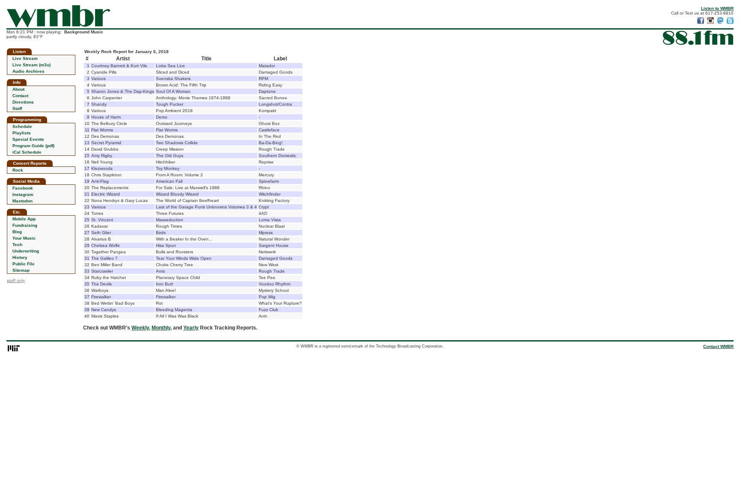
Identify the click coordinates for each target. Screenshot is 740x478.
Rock (17, 170)
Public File (23, 263)
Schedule (22, 126)
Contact (20, 95)
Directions (23, 102)
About (18, 89)
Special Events (28, 139)
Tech (17, 244)
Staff (17, 108)
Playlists (21, 133)
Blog (17, 231)
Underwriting (25, 251)
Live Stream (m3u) (31, 64)
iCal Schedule (27, 152)
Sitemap (21, 270)
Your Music (24, 238)
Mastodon (22, 201)
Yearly (191, 328)
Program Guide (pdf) (33, 145)
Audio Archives (28, 71)
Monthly (161, 328)
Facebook (22, 188)
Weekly (140, 328)
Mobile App (24, 219)
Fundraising (24, 225)
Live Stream (25, 58)
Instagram (22, 194)
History (19, 257)
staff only (16, 280)
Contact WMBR (718, 346)
